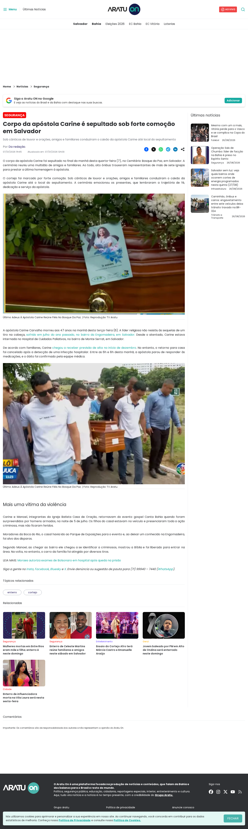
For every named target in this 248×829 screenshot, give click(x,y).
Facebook (42, 569)
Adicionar (233, 100)
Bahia (96, 24)
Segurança (41, 86)
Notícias (22, 86)
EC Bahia (135, 24)
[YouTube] (233, 792)
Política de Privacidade (75, 820)
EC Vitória (152, 24)
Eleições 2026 (115, 24)
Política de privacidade (120, 807)
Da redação (17, 147)
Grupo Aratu (61, 807)
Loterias (169, 24)
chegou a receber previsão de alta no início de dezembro (94, 348)
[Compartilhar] (182, 149)
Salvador (80, 24)
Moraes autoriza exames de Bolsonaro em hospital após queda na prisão (69, 560)
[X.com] (225, 792)
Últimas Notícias (34, 9)
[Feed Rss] (240, 792)
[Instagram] (218, 792)
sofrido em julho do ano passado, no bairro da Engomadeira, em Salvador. (80, 335)
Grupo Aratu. (164, 795)
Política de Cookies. (127, 820)
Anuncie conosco (183, 807)
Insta (29, 569)
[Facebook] (211, 792)
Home (7, 86)
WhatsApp (165, 569)
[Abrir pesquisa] (243, 9)
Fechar (233, 818)
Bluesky (55, 569)
